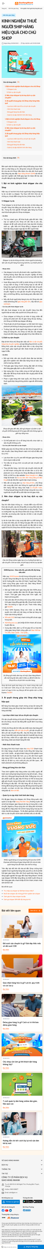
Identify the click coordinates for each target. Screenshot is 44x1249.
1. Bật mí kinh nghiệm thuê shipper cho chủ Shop (22, 86)
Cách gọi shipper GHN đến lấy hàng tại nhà (17, 899)
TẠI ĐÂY (10, 607)
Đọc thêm (6, 950)
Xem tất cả (33, 910)
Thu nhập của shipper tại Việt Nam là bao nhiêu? (19, 891)
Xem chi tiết (15, 790)
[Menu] (3, 3)
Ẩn (18, 82)
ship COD (30, 749)
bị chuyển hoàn (36, 488)
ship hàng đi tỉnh (28, 483)
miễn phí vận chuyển (21, 730)
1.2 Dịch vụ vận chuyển (14, 92)
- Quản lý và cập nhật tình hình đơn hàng (19, 115)
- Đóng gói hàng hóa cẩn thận (16, 112)
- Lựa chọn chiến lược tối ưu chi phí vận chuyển (21, 106)
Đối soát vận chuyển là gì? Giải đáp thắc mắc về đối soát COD (22, 944)
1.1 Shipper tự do (12, 89)
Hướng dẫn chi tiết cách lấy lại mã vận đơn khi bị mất (21, 1142)
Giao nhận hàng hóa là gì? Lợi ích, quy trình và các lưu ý (21, 984)
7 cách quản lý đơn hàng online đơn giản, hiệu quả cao (20, 1102)
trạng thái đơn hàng (23, 802)
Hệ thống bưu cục (11, 623)
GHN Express (14, 576)
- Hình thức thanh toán (13, 109)
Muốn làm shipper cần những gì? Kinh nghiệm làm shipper (22, 894)
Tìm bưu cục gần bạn (12, 1202)
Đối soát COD (9, 617)
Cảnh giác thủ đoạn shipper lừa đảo (15, 896)
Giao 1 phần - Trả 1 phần (19, 633)
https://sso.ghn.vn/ (31, 475)
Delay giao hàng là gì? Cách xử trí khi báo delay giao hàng (21, 1023)
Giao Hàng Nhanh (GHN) (26, 174)
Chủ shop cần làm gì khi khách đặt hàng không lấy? (20, 1063)
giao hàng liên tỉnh (24, 302)
